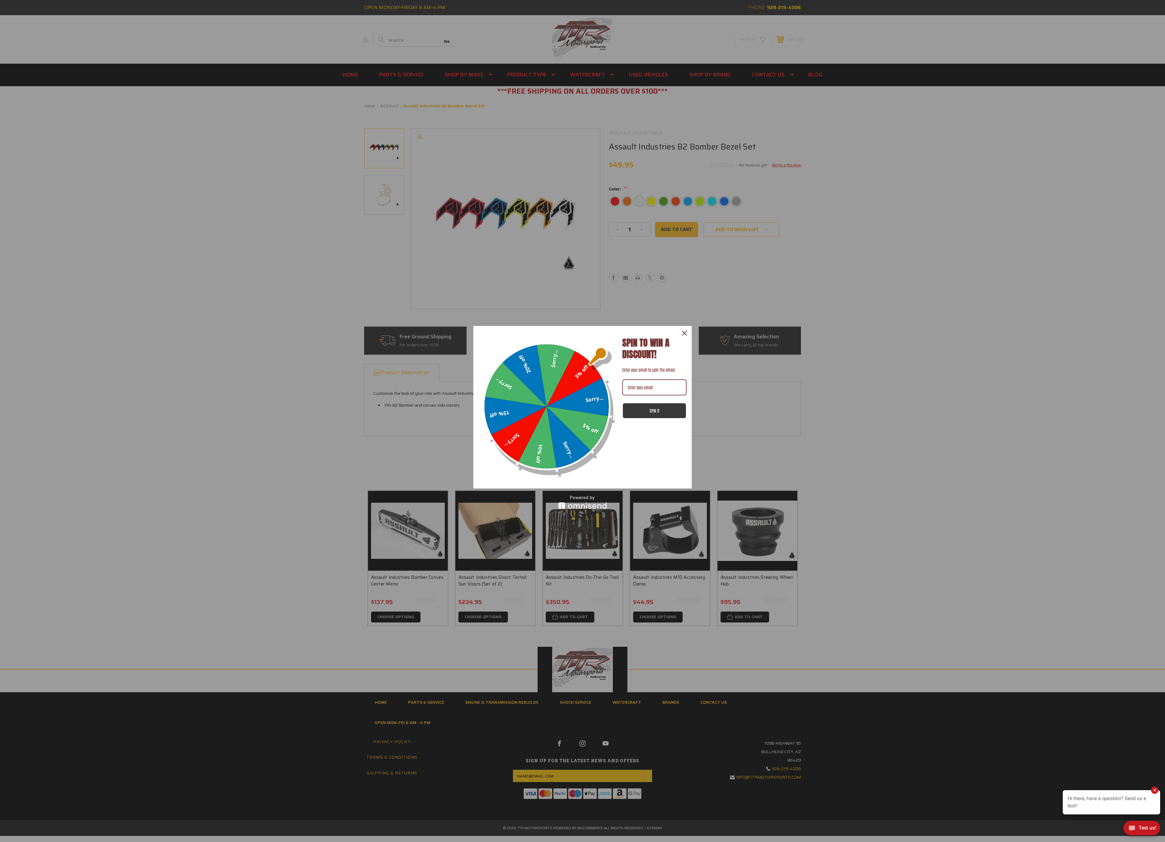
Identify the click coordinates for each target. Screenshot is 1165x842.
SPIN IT (654, 410)
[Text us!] (1142, 829)
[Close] (684, 333)
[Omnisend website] (582, 502)
